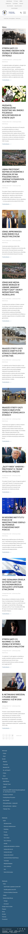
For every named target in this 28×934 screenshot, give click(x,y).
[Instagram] (22, 929)
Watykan (5, 761)
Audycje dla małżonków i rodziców (12, 846)
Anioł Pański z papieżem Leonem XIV (12, 886)
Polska (19, 121)
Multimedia (4, 818)
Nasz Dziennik (10, 5)
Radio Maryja (9, 1)
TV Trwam (16, 1)
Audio (4, 820)
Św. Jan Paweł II (6, 770)
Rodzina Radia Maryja (8, 898)
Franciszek (5, 764)
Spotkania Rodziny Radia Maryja (11, 857)
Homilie (5, 843)
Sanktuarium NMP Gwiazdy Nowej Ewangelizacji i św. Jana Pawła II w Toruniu (14, 790)
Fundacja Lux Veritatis (8, 794)
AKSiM (21, 1)
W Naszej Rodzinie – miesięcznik (10, 803)
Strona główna (12, 18)
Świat (20, 59)
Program (4, 909)
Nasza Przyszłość (18, 5)
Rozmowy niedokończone (9, 826)
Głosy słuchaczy (7, 866)
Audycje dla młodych (8, 855)
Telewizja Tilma (6, 809)
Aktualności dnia (7, 823)
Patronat (4, 916)
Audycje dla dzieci (8, 852)
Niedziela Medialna (8, 863)
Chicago (5, 901)
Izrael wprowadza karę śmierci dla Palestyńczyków (12, 234)
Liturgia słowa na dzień (7, 906)
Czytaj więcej (6, 80)
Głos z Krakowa (7, 840)
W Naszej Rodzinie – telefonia (9, 806)
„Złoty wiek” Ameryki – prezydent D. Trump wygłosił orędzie (13, 469)
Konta (3, 911)
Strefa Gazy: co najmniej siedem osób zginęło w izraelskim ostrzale (13, 52)
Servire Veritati (14, 8)
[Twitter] (20, 929)
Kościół (3, 759)
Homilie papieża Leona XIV (10, 889)
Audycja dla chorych (8, 849)
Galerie (4, 895)
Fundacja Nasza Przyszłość (9, 797)
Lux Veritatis (15, 3)
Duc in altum (6, 837)
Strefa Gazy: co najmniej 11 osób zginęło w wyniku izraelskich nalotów (13, 643)
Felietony (6, 835)
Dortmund (6, 903)
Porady (5, 832)
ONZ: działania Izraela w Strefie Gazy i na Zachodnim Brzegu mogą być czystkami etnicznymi (13, 584)
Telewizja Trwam (7, 784)
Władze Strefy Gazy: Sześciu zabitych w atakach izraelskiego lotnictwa (13, 352)
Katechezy (6, 829)
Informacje (16, 59)
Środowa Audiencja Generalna (11, 892)
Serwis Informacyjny (8, 872)
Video (4, 883)
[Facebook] (18, 929)
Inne (5, 869)
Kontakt (4, 914)
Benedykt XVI (6, 767)
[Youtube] (25, 929)
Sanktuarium (8, 3)
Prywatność (4, 919)
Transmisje (6, 860)
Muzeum (21, 3)
